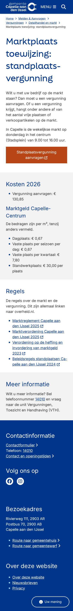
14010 (40, 399)
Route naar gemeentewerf (34, 546)
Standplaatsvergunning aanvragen (36, 155)
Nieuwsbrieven (25, 583)
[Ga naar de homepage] (21, 7)
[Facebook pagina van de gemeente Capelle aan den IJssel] (9, 481)
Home (10, 18)
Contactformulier (20, 445)
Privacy (18, 588)
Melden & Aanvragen (32, 18)
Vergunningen (15, 22)
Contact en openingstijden (28, 456)
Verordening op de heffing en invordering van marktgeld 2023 (37, 347)
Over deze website (28, 577)
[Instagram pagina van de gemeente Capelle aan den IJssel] (20, 481)
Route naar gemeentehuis (34, 540)
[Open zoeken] (63, 7)
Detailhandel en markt (43, 22)
